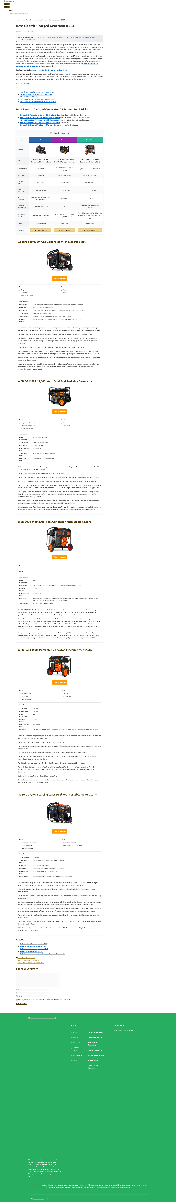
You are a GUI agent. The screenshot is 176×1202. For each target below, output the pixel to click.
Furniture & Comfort (95, 1050)
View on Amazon (60, 278)
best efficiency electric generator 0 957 (30, 960)
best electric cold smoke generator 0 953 (31, 963)
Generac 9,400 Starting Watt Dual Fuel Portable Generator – (38, 104)
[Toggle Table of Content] (17, 88)
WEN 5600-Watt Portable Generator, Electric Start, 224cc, (38, 101)
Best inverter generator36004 (123, 1031)
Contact (75, 1060)
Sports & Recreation (95, 1037)
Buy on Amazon (42, 230)
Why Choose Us (77, 1055)
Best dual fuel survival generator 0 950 (33, 946)
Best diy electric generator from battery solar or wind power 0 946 (42, 954)
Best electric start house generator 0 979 (34, 949)
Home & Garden (93, 1060)
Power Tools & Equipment (18, 13)
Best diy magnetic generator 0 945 (31, 951)
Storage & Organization (96, 1055)
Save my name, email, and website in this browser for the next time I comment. (44, 1000)
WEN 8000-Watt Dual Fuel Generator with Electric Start (37, 99)
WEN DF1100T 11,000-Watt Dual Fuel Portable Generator (38, 97)
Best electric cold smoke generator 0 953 (33, 944)
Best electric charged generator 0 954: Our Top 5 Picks (37, 92)
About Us (75, 1037)
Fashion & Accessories (95, 1032)
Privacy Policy (77, 1042)
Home (11, 10)
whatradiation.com (35, 1185)
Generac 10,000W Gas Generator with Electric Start (50, 70)
